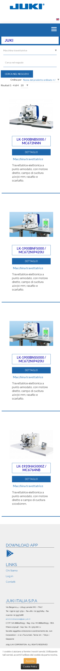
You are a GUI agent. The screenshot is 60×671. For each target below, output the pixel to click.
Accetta (30, 660)
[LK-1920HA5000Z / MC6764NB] (31, 444)
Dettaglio (31, 152)
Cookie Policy (30, 666)
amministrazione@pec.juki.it (18, 619)
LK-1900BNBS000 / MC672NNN (31, 141)
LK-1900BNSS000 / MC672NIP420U (31, 359)
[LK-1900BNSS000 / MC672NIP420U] (31, 333)
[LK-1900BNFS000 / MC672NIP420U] (31, 224)
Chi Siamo (12, 570)
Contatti (10, 581)
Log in (9, 576)
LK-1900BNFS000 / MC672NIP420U (31, 250)
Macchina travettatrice (28, 159)
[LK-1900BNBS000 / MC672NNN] (31, 115)
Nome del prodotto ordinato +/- (39, 79)
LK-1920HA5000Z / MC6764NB (31, 468)
